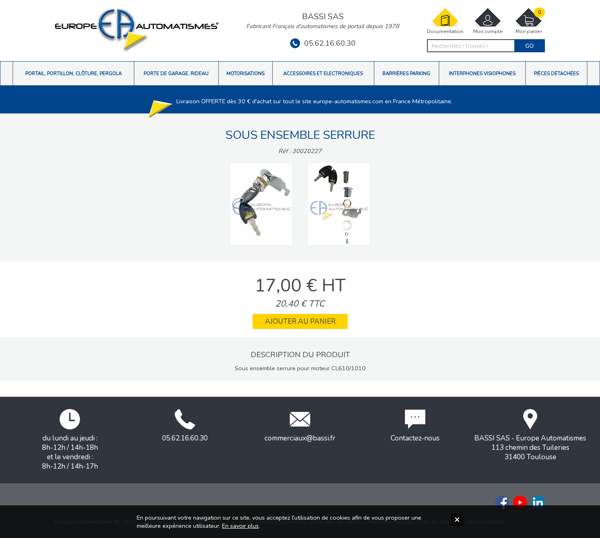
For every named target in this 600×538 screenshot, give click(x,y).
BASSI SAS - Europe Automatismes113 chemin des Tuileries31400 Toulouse (530, 448)
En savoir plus (240, 526)
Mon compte (488, 31)
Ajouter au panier (300, 321)
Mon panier (529, 22)
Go (529, 46)
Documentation (445, 31)
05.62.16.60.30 (330, 43)
